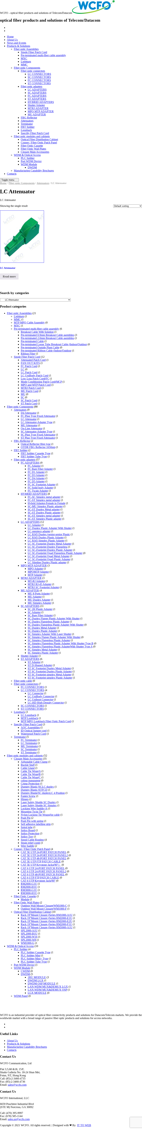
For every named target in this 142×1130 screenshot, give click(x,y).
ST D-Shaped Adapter (40, 665)
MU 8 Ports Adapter (39, 593)
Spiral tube (27, 827)
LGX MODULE (37, 992)
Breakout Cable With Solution (37, 331)
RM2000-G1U (29, 883)
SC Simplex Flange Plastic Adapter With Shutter (54, 637)
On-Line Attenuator (31, 428)
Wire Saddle (27, 845)
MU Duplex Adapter (39, 599)
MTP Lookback (29, 718)
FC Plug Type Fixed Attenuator (38, 416)
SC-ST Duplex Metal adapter (44, 509)
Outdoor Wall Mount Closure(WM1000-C (44, 905)
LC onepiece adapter (39, 531)
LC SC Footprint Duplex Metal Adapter (49, 543)
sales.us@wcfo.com (19, 1119)
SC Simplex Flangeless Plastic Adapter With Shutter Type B (60, 643)
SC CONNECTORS (39, 77)
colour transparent (30, 780)
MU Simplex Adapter (39, 602)
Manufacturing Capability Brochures (34, 170)
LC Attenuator (29, 419)
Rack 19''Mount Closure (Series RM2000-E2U (46, 921)
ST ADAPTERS (37, 98)
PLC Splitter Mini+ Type (34, 958)
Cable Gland (28, 768)
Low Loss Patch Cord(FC (35, 378)
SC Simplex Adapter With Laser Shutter (49, 634)
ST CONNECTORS (39, 83)
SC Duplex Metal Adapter (42, 627)
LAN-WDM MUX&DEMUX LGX (48, 986)
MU (23, 394)
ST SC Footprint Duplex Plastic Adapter (50, 671)
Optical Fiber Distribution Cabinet (39, 139)
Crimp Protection (30, 783)
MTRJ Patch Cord (31, 387)
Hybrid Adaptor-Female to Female (46, 503)
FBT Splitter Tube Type (34, 456)
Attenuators (27, 120)
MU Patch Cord (29, 391)
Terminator (27, 123)
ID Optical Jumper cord (34, 730)
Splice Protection (30, 833)
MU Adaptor (35, 596)
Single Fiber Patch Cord (34, 52)
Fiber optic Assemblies (26, 49)
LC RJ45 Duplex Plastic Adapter (46, 537)
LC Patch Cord (29, 372)
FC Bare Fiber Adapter (40, 468)
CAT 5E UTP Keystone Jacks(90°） (41, 864)
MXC (24, 58)
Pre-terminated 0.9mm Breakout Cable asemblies (47, 335)
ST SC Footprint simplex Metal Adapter (49, 674)
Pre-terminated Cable (32, 341)
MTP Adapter (35, 574)
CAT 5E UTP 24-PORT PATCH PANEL (43, 852)
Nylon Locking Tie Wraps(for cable (40, 814)
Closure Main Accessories (35, 151)
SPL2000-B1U (29, 933)
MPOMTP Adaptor (38, 571)
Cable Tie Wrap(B (31, 774)
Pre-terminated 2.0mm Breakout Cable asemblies (47, 338)
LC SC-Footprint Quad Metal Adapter (48, 556)
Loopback (26, 130)
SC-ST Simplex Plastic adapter (44, 518)
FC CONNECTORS (39, 80)
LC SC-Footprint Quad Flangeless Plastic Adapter (55, 553)
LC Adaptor (34, 525)
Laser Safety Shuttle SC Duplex (38, 802)
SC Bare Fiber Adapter (40, 615)
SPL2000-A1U (29, 930)
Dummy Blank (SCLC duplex (37, 786)
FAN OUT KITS (30, 363)
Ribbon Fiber (28, 353)
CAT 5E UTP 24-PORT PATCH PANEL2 (44, 855)
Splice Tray (27, 836)
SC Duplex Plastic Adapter (42, 630)
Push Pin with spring (32, 821)
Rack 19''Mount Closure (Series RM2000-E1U (46, 918)
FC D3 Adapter (36, 475)
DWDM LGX (35, 980)
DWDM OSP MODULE (41, 983)
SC (22, 397)
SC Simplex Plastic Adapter (43, 652)
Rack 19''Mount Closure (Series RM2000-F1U (46, 924)
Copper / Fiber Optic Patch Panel (39, 142)
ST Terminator (29, 752)
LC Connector (35, 693)
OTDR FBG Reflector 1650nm (38, 447)
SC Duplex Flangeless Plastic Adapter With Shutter (56, 624)
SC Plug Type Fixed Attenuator (38, 434)
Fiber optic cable (23, 680)
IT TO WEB (84, 1125)
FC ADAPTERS (37, 95)
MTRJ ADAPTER (38, 108)
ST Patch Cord (29, 403)
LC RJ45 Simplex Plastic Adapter (46, 540)
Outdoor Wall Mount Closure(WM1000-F (44, 908)
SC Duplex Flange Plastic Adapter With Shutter (54, 618)
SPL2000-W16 (29, 936)
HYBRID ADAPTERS (41, 102)
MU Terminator (29, 746)
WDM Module (29, 164)
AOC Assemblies (30, 727)
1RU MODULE (37, 977)
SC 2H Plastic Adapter (40, 609)
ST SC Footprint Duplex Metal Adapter (49, 668)
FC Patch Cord (29, 366)
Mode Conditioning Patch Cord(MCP (41, 381)
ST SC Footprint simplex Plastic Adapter (50, 677)
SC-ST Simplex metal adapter (44, 515)
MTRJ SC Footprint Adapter (43, 587)
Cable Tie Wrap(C (31, 777)
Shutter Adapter (36, 105)
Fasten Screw (28, 796)
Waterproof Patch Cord (33, 733)
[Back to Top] (2, 1128)
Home (10, 36)
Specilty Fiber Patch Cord (35, 133)
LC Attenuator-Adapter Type (36, 422)
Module (25, 899)
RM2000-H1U (29, 886)
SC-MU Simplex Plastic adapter (45, 506)
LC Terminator (29, 743)
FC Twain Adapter (38, 490)
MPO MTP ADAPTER (41, 111)
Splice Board (28, 830)
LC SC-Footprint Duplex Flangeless (47, 546)
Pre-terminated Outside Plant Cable (40, 347)
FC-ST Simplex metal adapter (44, 500)
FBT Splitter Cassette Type (35, 453)
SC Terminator (29, 749)
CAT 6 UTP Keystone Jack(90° (38, 880)
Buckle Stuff (28, 764)
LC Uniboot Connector (40, 699)
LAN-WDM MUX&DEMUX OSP (47, 989)
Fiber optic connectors (33, 70)
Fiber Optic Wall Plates (33, 148)
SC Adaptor (34, 612)
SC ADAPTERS (37, 92)
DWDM (32, 167)
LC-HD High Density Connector (46, 702)
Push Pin (25, 817)
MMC (24, 64)
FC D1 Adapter (36, 472)
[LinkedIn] (9, 30)
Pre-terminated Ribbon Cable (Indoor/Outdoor (46, 350)
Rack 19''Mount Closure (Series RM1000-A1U (47, 914)
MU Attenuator (29, 425)
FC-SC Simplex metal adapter (44, 497)
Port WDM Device (31, 161)
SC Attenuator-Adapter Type (36, 431)
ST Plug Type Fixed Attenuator (38, 437)
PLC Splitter (27, 158)
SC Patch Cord (29, 400)
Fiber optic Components (27, 67)
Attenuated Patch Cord (33, 359)
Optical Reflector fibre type (36, 444)
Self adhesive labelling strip (36, 824)
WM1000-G (27, 943)
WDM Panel (21, 995)
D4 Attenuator (28, 412)
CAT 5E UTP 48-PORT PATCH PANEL (43, 858)
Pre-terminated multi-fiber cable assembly (43, 55)
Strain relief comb (30, 842)
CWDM (25, 971)
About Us (12, 39)
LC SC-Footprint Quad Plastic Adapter (49, 559)
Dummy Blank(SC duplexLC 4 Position (43, 792)
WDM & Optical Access (27, 155)
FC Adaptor (34, 465)
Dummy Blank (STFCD (34, 789)
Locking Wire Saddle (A (34, 808)
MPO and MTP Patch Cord (36, 384)
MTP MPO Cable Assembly (29, 322)
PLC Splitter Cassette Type (35, 952)
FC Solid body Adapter (40, 487)
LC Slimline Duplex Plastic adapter (47, 562)
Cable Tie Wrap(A (31, 771)
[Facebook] (9, 27)
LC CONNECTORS (39, 74)
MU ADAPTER (37, 114)
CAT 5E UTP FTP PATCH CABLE (41, 861)
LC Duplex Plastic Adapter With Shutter (50, 528)
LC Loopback (28, 715)
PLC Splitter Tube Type (34, 961)
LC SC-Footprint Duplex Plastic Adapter (50, 549)
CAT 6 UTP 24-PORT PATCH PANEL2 (43, 871)
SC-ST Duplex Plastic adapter (44, 512)
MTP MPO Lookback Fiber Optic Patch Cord (46, 721)
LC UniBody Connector (41, 696)
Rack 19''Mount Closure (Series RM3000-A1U (47, 927)
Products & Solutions (18, 45)
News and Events (16, 42)
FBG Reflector (29, 117)
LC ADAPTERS (37, 89)
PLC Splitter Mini (30, 955)
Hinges (25, 799)
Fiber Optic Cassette (32, 145)
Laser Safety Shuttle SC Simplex (39, 805)
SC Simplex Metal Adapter (42, 649)
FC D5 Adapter (36, 481)
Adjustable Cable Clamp (34, 761)
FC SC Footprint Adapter (41, 484)
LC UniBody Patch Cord (34, 375)
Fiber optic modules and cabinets (32, 136)
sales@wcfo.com (17, 1084)
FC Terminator (29, 740)
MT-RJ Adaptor (36, 581)
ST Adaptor (34, 662)
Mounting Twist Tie (31, 811)
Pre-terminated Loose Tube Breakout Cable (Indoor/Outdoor (54, 344)
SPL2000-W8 (28, 939)
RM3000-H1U (29, 893)
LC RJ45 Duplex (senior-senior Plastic (49, 534)
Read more (9, 276)
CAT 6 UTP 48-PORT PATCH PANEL (43, 874)
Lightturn (26, 61)
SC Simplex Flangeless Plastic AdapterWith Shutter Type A (60, 646)
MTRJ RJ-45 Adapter (39, 584)
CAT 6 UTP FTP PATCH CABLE (40, 877)
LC (22, 369)
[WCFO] (93, 12)
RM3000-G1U (29, 890)
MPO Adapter (35, 568)
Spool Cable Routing (32, 839)
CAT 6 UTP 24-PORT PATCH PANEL (43, 868)
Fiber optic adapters (31, 86)
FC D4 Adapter (36, 478)
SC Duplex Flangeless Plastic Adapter (48, 621)
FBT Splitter (27, 126)
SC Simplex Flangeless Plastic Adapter (49, 640)
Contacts (11, 173)
